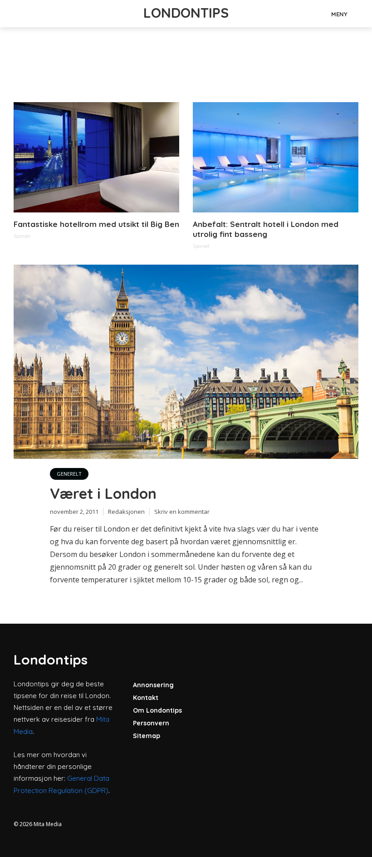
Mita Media (48, 824)
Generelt (69, 473)
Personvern (151, 723)
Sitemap (146, 736)
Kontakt (145, 698)
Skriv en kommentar (182, 511)
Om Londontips (157, 710)
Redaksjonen (126, 511)
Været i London (103, 493)
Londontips (186, 12)
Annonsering (153, 685)
